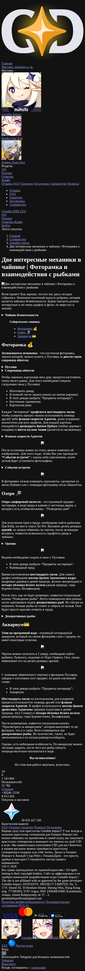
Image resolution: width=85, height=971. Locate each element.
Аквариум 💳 (26, 336)
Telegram (7, 960)
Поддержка (41, 183)
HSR (16, 211)
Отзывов (7, 789)
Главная (14, 235)
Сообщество (58, 183)
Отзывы (7, 183)
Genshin (7, 211)
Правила (73, 183)
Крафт (6, 180)
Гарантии (26, 183)
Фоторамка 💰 (27, 328)
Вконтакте (9, 964)
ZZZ (23, 211)
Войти (6, 225)
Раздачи (7, 216)
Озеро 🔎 (23, 332)
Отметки (8, 222)
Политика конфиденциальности (23, 902)
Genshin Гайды (19, 243)
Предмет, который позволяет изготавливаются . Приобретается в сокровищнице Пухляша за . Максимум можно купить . (41, 436)
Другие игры (24, 945)
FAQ (16, 183)
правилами (38, 967)
